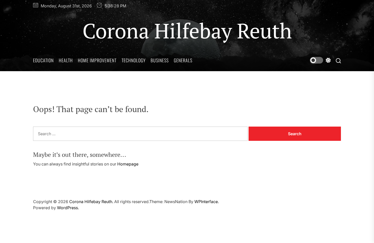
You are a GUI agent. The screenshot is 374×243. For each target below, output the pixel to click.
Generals (183, 60)
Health (66, 60)
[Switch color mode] (320, 60)
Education (43, 60)
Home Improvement (97, 60)
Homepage (127, 163)
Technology (134, 60)
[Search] (338, 60)
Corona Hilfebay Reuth (187, 30)
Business (160, 60)
